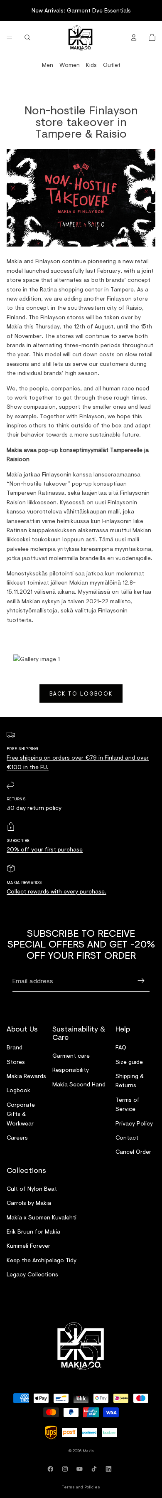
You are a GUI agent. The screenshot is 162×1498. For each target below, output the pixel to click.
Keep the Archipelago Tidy (41, 1259)
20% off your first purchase (45, 849)
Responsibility (70, 1069)
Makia (88, 1451)
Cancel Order (133, 1151)
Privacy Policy (134, 1122)
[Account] (134, 37)
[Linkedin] (110, 1469)
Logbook (18, 1090)
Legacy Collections (32, 1274)
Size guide (129, 1061)
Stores (16, 1061)
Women (69, 64)
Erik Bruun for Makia (33, 1231)
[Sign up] (141, 980)
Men (47, 64)
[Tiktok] (96, 1469)
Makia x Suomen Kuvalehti (41, 1216)
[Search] (27, 37)
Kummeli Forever (28, 1245)
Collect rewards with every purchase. (56, 891)
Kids (91, 64)
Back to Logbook (81, 693)
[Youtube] (81, 1469)
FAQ (120, 1047)
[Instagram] (66, 1469)
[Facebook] (52, 1469)
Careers (17, 1137)
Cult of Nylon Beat (32, 1188)
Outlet (111, 64)
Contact (126, 1137)
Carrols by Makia (29, 1202)
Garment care (71, 1055)
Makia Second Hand (79, 1083)
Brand (14, 1047)
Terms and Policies (81, 1487)
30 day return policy (34, 807)
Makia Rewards (26, 1075)
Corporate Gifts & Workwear (21, 1113)
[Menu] (9, 37)
